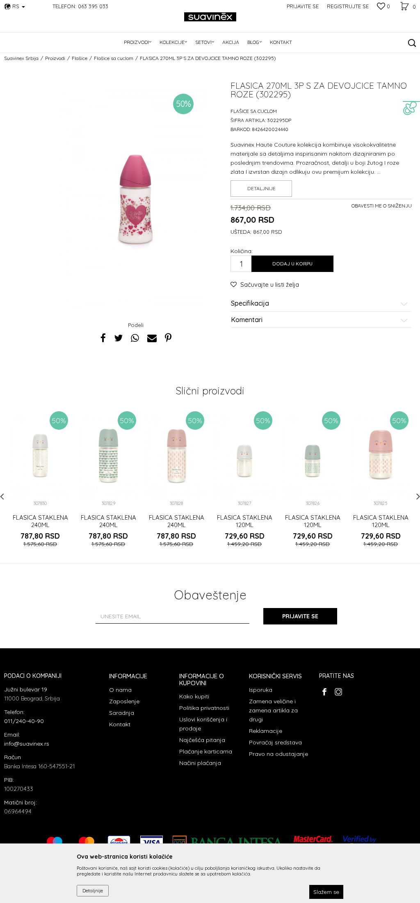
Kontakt (119, 724)
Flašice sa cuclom (113, 58)
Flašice (79, 58)
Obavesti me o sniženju (382, 206)
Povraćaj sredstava (275, 742)
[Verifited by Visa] (360, 843)
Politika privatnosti (204, 708)
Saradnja (121, 712)
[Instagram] (338, 692)
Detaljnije (261, 188)
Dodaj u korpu (292, 263)
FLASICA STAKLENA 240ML (40, 521)
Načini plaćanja (200, 763)
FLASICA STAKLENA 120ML (244, 521)
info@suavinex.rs (26, 743)
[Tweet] (118, 338)
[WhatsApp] (135, 338)
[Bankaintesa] (228, 843)
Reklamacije (265, 731)
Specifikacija (250, 303)
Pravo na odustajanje (278, 754)
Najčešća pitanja (202, 740)
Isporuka (260, 689)
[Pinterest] (168, 338)
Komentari (246, 320)
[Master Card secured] (313, 843)
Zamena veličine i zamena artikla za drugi (273, 710)
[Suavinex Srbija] (210, 16)
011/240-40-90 (24, 721)
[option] (40, 486)
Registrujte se (348, 6)
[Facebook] (103, 338)
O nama (120, 689)
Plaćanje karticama (205, 751)
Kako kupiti (194, 696)
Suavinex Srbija (21, 58)
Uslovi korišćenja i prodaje (203, 724)
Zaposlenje (124, 701)
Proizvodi (55, 58)
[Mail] (152, 338)
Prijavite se (300, 616)
